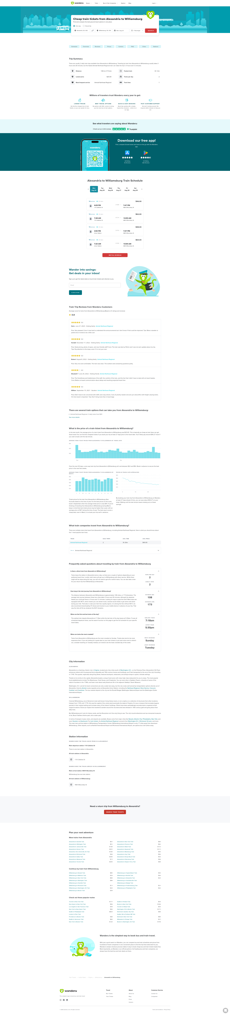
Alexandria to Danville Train (76, 841)
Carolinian (81, 690)
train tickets (94, 721)
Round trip (88, 26)
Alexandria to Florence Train (125, 844)
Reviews (97, 46)
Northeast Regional (133, 688)
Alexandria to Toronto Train (76, 861)
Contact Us (154, 993)
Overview (86, 46)
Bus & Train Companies (109, 3)
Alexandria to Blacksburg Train (125, 851)
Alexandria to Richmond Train (77, 854)
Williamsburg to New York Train (77, 878)
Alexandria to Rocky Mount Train (126, 856)
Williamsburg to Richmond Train (77, 885)
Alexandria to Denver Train (76, 849)
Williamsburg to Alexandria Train (126, 878)
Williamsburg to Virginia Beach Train (127, 873)
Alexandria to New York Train (125, 841)
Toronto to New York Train (76, 901)
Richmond (143, 721)
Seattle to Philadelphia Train (76, 911)
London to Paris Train (75, 914)
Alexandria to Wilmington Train (77, 844)
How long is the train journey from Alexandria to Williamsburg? (91, 591)
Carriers (120, 46)
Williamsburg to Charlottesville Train (127, 880)
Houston (75, 721)
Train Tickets (72, 977)
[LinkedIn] (67, 1000)
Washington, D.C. (125, 670)
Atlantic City (138, 719)
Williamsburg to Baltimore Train (77, 875)
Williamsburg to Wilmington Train (78, 880)
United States (82, 977)
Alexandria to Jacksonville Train (77, 846)
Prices (109, 46)
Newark (131, 719)
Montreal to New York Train (124, 916)
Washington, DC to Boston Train (126, 909)
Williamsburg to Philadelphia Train (126, 888)
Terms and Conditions (157, 1009)
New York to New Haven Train (77, 909)
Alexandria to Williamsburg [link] (112, 977)
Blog (130, 3)
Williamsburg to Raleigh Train (125, 883)
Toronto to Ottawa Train (123, 906)
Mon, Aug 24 (120, 30)
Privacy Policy (167, 1009)
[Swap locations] (92, 30)
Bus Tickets (109, 993)
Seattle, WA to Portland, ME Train (126, 914)
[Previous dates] (88, 189)
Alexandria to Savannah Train (125, 849)
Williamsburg (98, 977)
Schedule (74, 46)
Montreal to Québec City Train (125, 911)
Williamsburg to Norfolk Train (125, 875)
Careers (131, 1002)
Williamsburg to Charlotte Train (77, 883)
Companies (154, 996)
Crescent (152, 688)
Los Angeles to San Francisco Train (79, 906)
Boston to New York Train (124, 904)
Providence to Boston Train (76, 916)
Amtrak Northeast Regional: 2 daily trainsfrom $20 (86, 414)
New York (154, 719)
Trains (96, 3)
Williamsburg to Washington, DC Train (79, 888)
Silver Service (144, 688)
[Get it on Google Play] (145, 153)
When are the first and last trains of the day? (85, 614)
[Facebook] (64, 1000)
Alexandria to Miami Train (124, 846)
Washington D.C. (133, 721)
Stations (155, 46)
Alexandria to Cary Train (123, 854)
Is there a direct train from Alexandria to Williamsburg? (88, 571)
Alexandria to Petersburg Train (125, 859)
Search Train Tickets (115, 812)
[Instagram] (60, 1000)
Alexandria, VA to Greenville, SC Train (79, 851)
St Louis (149, 721)
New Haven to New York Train (77, 904)
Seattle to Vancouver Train (76, 919)
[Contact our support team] (225, 1010)
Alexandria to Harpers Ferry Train (126, 861)
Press (130, 999)
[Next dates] (142, 189)
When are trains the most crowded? (82, 634)
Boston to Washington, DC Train (126, 921)
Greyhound (83, 721)
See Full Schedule (115, 255)
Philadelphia (147, 719)
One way (78, 26)
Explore (123, 3)
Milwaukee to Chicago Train (124, 919)
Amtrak (84, 688)
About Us (131, 993)
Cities (144, 46)
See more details (74, 417)
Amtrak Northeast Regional (104, 326)
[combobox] (81, 30)
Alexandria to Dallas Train (76, 856)
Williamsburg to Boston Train (77, 890)
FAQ (132, 46)
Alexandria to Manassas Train (77, 859)
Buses (88, 3)
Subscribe (75, 292)
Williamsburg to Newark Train (77, 873)
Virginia (96, 670)
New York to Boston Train (76, 921)
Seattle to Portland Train (123, 901)
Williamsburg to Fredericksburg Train (127, 885)
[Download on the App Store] (127, 153)
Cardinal (71, 690)
